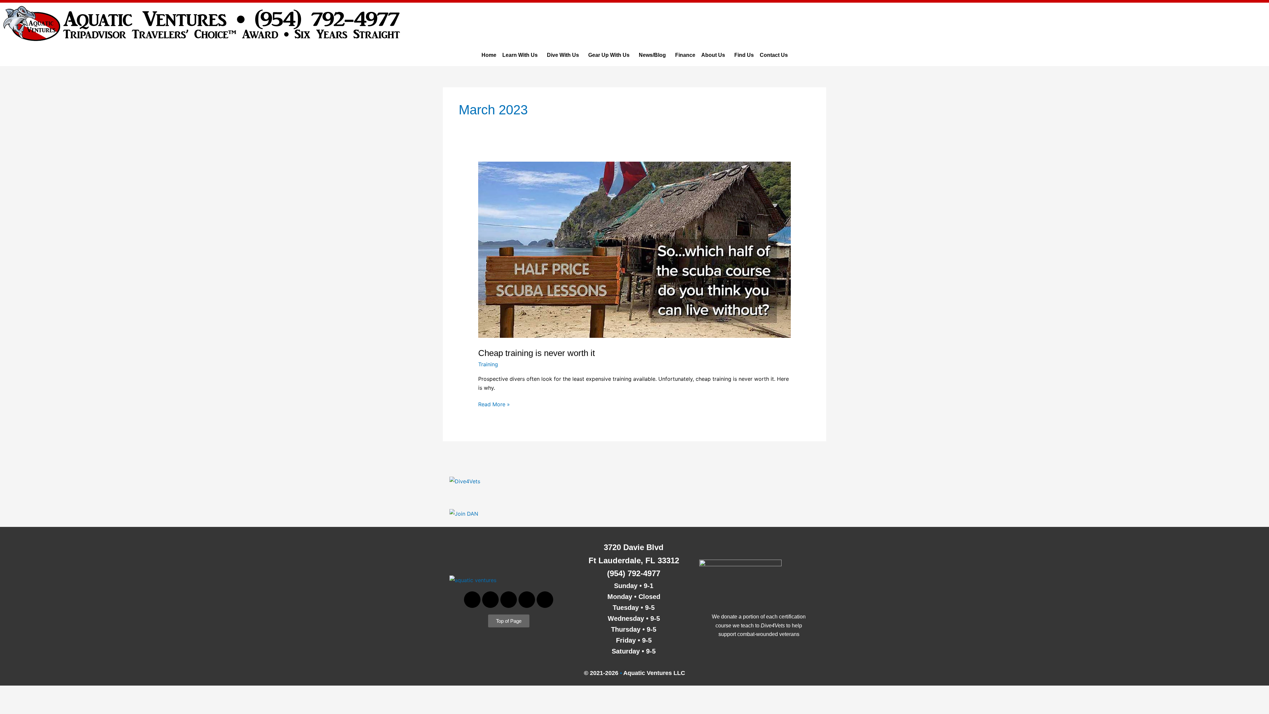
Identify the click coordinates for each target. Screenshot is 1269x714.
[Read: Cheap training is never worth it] (634, 249)
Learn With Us (520, 55)
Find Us (744, 55)
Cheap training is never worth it (536, 353)
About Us (713, 55)
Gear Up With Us (609, 55)
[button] (521, 55)
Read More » (494, 404)
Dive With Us (563, 55)
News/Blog (652, 55)
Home (488, 55)
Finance (685, 55)
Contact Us (774, 55)
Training (488, 364)
